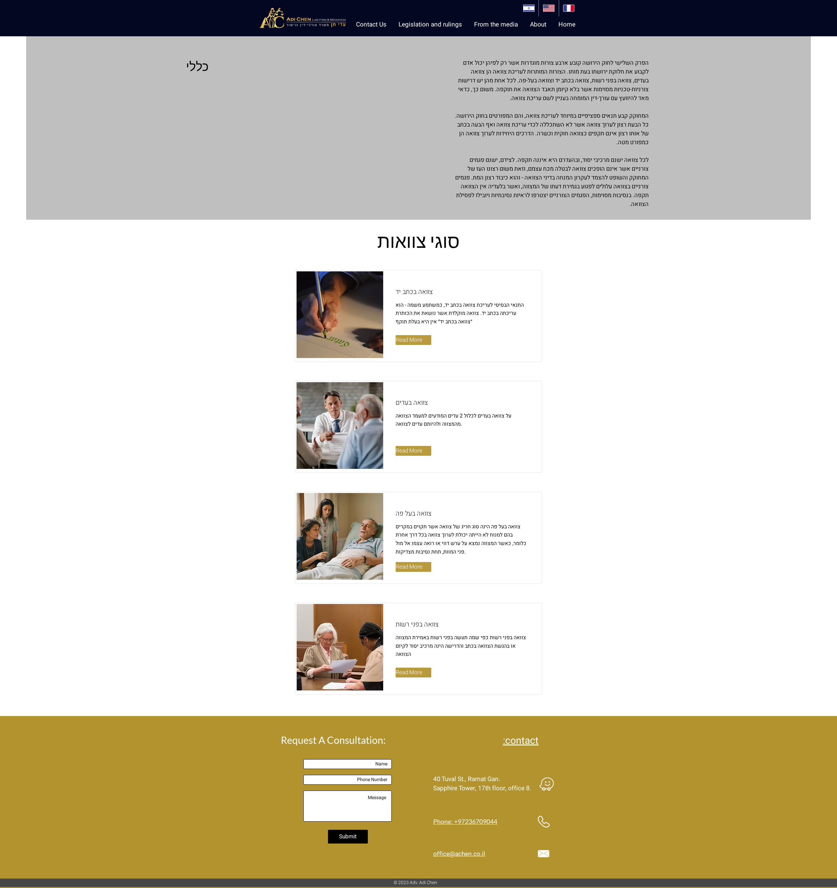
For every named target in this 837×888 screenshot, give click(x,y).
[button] (493, 24)
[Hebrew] (528, 8)
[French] (569, 8)
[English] (548, 8)
